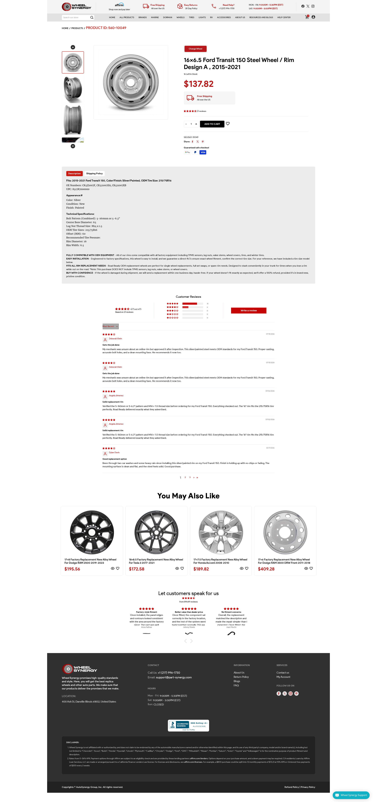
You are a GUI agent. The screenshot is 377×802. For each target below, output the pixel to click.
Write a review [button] (249, 310)
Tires (191, 17)
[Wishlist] (117, 569)
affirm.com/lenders (199, 758)
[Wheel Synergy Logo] (79, 670)
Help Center (283, 17)
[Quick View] (113, 569)
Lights (202, 17)
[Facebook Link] (303, 6)
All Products (127, 17)
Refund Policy (292, 787)
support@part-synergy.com (174, 677)
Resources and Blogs (261, 17)
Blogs (237, 681)
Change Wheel (195, 49)
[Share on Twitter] (198, 142)
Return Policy (241, 677)
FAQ (236, 685)
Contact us (283, 672)
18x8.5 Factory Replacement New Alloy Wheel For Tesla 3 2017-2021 (156, 561)
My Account (283, 677)
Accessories (224, 17)
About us (240, 17)
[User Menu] (313, 17)
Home (112, 17)
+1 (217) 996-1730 (226, 8)
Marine (155, 17)
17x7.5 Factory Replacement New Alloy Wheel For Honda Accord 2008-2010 (220, 561)
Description (74, 173)
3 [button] (189, 477)
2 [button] (185, 477)
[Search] (92, 17)
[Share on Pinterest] (203, 142)
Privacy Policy (308, 787)
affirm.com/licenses (193, 762)
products (77, 28)
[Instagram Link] (313, 6)
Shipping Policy (94, 173)
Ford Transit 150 (95, 180)
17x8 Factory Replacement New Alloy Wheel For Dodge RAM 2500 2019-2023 (90, 561)
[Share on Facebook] (192, 142)
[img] (108, 334)
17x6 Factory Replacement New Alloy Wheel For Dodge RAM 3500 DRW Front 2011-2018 (284, 561)
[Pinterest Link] (296, 693)
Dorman (167, 17)
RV (211, 17)
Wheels (181, 17)
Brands (143, 17)
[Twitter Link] (308, 6)
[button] (190, 111)
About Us (239, 672)
